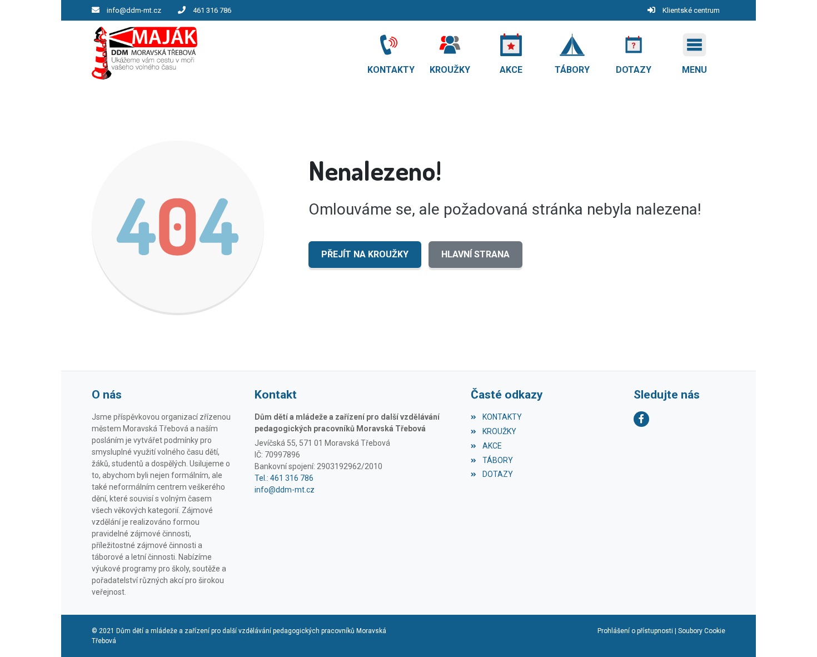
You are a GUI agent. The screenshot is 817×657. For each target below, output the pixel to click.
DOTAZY (497, 474)
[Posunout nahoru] (792, 632)
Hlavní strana (475, 254)
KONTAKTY (501, 416)
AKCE (491, 445)
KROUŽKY (499, 431)
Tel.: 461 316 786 (284, 478)
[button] (694, 53)
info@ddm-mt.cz (134, 10)
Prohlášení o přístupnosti (635, 631)
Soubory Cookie (701, 631)
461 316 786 (212, 10)
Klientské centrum (691, 10)
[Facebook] (641, 419)
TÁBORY (497, 460)
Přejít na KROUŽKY (365, 254)
